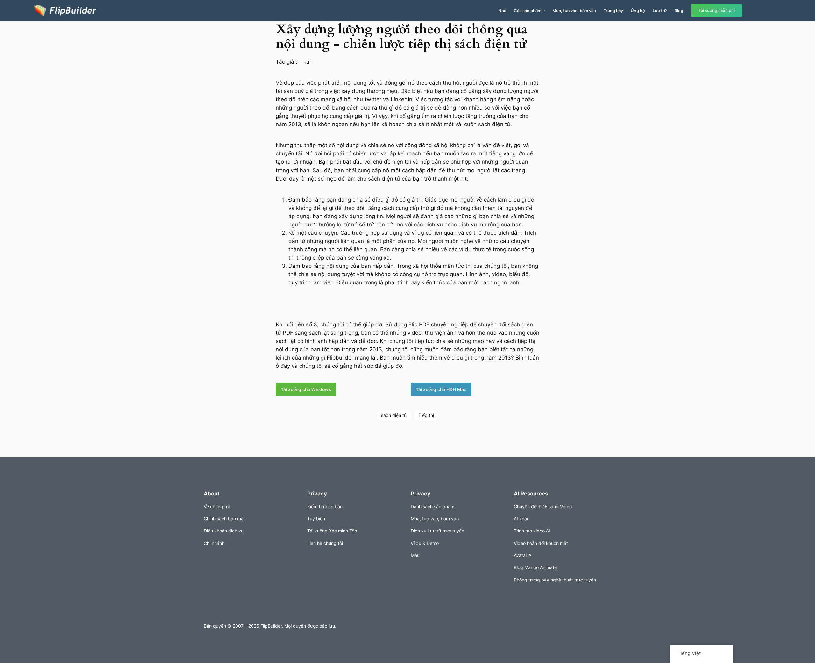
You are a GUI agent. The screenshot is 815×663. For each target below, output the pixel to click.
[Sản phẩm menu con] (543, 10)
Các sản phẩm (527, 10)
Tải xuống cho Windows (306, 389)
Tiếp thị (426, 415)
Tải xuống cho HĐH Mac (441, 389)
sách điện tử (394, 415)
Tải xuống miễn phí (716, 10)
